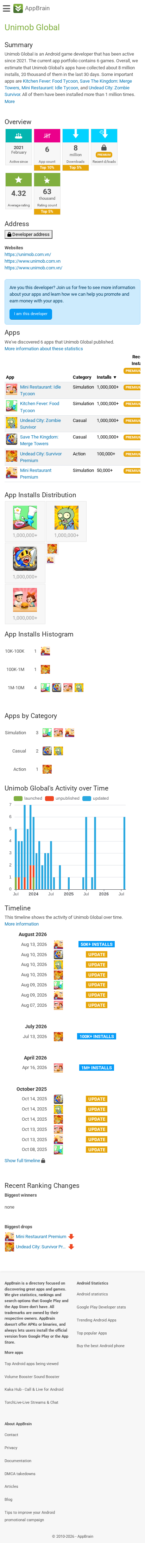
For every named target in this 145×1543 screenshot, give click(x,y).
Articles (11, 1486)
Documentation (18, 1461)
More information (22, 924)
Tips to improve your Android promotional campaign (30, 1516)
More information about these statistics (44, 348)
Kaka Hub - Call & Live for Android (34, 1389)
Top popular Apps (92, 1333)
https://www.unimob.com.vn (33, 261)
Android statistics (92, 1294)
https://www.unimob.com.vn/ (33, 267)
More (10, 101)
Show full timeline (22, 1160)
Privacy (11, 1448)
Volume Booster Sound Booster (32, 1377)
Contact (11, 1435)
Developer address (30, 234)
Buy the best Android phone (101, 1346)
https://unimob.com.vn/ (28, 254)
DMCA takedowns (20, 1474)
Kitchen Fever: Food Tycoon (50, 81)
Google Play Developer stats (101, 1307)
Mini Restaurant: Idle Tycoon (49, 87)
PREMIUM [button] (134, 371)
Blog (8, 1499)
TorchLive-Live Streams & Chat (31, 1402)
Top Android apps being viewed (31, 1364)
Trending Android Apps (96, 1320)
